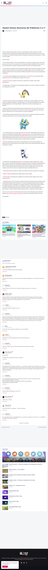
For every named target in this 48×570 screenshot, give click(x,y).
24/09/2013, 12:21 (8, 389)
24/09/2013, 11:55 (8, 376)
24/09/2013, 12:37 (8, 406)
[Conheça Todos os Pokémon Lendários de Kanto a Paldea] (5, 476)
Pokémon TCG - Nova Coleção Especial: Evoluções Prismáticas (24, 235)
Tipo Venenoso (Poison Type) (15, 496)
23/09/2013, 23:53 (8, 295)
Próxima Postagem (42, 427)
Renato (7, 334)
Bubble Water (8, 293)
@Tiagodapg (8, 275)
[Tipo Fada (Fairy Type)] (5, 492)
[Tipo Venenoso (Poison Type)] (5, 497)
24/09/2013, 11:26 (8, 364)
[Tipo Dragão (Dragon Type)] (5, 508)
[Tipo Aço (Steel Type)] (5, 503)
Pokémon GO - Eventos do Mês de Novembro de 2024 (8, 234)
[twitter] (24, 563)
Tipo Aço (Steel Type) (14, 501)
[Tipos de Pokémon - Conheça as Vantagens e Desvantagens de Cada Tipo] (5, 466)
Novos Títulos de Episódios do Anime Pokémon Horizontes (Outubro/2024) (38, 235)
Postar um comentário (24, 423)
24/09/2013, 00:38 (8, 327)
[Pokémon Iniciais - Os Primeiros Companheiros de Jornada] (5, 481)
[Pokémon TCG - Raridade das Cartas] (5, 487)
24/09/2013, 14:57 (8, 415)
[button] (1, 3)
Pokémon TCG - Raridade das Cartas (17, 485)
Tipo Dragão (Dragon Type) (15, 506)
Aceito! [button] (5, 566)
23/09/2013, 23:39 (8, 286)
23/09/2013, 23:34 (8, 276)
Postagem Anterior (6, 427)
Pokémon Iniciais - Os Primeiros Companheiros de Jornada (22, 480)
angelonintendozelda (10, 266)
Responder (4, 271)
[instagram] (27, 563)
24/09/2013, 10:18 (8, 353)
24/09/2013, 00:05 (8, 306)
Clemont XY (8, 405)
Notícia (7, 217)
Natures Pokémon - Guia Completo (16, 469)
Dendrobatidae (25, 134)
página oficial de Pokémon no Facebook (14, 193)
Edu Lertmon (8, 352)
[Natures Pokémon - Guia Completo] (5, 471)
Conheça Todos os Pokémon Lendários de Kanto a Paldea (22, 474)
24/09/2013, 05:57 (8, 344)
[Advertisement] (24, 15)
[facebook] (21, 563)
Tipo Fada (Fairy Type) (14, 490)
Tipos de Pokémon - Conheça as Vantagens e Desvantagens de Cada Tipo (25, 464)
